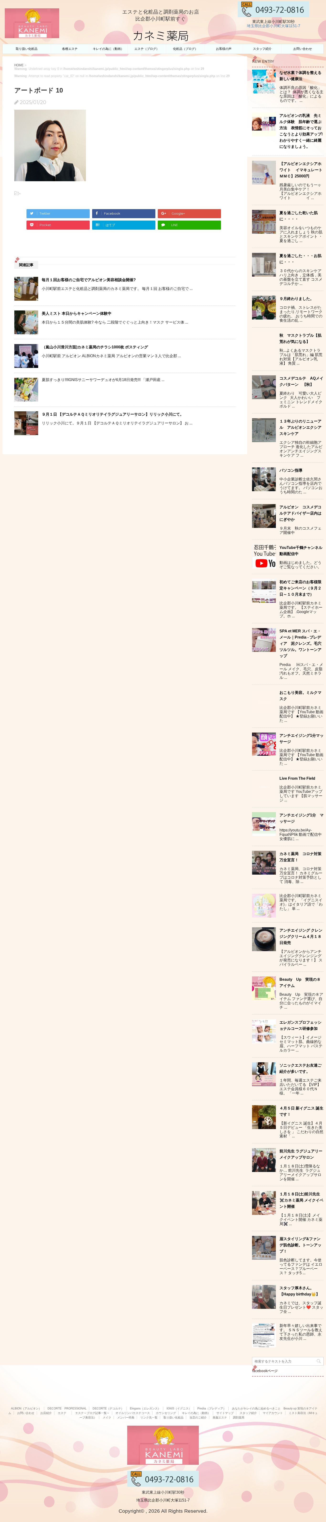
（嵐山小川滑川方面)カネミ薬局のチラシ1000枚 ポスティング (95, 347)
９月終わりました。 (296, 299)
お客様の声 (223, 49)
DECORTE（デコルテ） (108, 1408)
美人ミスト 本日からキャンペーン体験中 (76, 313)
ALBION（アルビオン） (26, 1408)
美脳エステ (220, 1417)
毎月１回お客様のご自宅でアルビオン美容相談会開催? (89, 280)
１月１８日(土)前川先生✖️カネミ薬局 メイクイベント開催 (301, 1200)
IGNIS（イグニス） (179, 1408)
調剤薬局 (238, 1417)
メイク (107, 1417)
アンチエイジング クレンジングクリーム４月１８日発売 (300, 936)
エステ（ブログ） (146, 49)
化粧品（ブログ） (185, 49)
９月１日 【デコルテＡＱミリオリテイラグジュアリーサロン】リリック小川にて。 (113, 414)
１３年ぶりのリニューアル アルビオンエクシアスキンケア (300, 427)
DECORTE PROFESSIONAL (67, 1408)
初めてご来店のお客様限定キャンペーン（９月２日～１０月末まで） (300, 588)
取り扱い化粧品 (26, 49)
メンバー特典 (125, 1417)
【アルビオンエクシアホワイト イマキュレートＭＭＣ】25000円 (300, 170)
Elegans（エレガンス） (145, 1408)
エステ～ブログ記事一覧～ (92, 1413)
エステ (63, 1413)
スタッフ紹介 (262, 49)
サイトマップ (225, 1413)
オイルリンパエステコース (133, 1413)
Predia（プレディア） (211, 1408)
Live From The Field (297, 778)
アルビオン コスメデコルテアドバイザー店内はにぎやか (300, 513)
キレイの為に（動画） (108, 49)
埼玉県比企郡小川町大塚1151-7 (273, 26)
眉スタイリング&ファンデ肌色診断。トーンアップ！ (300, 1245)
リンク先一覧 (149, 1417)
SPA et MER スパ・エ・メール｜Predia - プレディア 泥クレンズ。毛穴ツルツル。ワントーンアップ (300, 643)
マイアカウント (273, 1413)
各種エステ (70, 49)
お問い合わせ (302, 49)
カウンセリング (166, 1413)
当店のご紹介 (198, 1417)
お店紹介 (46, 1413)
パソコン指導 (290, 470)
